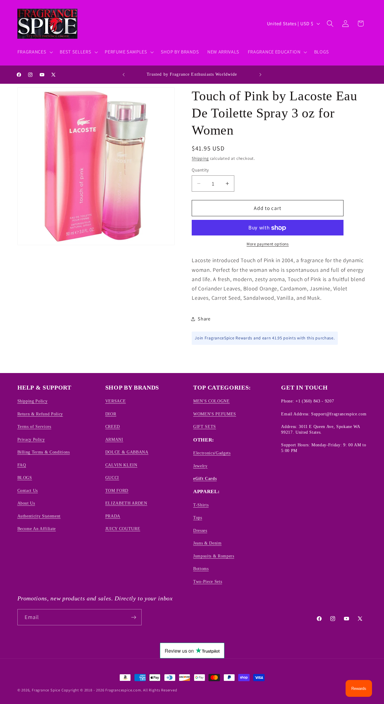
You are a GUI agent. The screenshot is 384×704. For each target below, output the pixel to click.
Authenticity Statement (39, 516)
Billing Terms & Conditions (43, 452)
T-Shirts (200, 504)
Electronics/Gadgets (212, 453)
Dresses (200, 530)
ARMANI (114, 439)
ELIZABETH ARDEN (126, 503)
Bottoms (201, 568)
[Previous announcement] (123, 74)
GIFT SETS (204, 426)
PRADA (112, 516)
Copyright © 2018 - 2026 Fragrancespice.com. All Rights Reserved (119, 690)
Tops (197, 517)
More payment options (268, 244)
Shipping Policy (32, 401)
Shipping (200, 158)
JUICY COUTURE (122, 528)
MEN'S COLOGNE (211, 401)
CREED (112, 426)
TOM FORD (116, 490)
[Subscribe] (133, 617)
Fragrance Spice (46, 690)
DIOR (110, 413)
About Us (26, 503)
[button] (34, 52)
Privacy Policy (31, 439)
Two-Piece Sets (207, 581)
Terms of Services (34, 426)
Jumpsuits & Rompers (213, 556)
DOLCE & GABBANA (126, 452)
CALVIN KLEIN (121, 465)
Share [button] (204, 319)
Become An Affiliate (36, 528)
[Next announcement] (260, 74)
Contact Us (27, 490)
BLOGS (24, 477)
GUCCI (112, 477)
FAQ (21, 465)
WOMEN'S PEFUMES (214, 413)
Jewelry (200, 465)
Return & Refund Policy (40, 413)
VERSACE (115, 401)
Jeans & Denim (207, 543)
